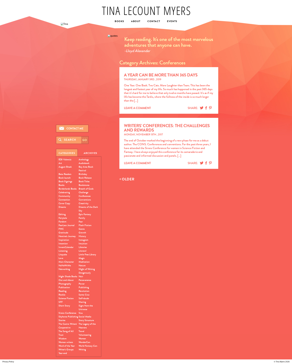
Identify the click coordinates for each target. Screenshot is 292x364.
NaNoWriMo (65, 265)
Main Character (66, 262)
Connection (64, 199)
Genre (82, 229)
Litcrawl (82, 251)
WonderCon (84, 342)
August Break (65, 167)
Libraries (83, 247)
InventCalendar (66, 247)
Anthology (84, 159)
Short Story (64, 305)
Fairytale (63, 218)
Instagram (83, 240)
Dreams (62, 207)
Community (64, 196)
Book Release (85, 177)
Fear (81, 221)
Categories (67, 153)
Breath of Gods (86, 188)
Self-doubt (84, 298)
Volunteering (85, 335)
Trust (61, 335)
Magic (82, 258)
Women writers (66, 342)
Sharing (82, 302)
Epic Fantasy (85, 214)
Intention (63, 243)
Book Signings (65, 181)
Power (82, 283)
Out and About (66, 280)
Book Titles (84, 181)
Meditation (84, 262)
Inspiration (64, 240)
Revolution (84, 291)
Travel (81, 331)
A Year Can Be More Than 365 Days (161, 75)
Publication (64, 287)
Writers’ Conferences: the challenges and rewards (167, 128)
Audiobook (84, 163)
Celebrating (64, 192)
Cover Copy (64, 203)
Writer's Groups (66, 349)
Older (126, 179)
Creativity (83, 203)
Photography (65, 283)
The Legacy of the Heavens (87, 325)
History (82, 236)
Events (172, 21)
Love (61, 258)
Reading (62, 291)
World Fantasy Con (88, 346)
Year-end (63, 353)
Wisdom (62, 338)
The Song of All (66, 331)
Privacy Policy (8, 362)
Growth (82, 232)
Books (119, 21)
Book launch (65, 177)
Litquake (63, 254)
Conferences (85, 196)
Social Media (85, 316)
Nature (82, 265)
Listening (63, 251)
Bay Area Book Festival (86, 168)
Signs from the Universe (86, 307)
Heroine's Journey (67, 236)
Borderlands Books (68, 188)
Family (82, 218)
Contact (153, 21)
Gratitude (63, 232)
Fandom (62, 221)
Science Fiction (66, 298)
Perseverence (85, 280)
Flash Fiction (85, 225)
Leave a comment (137, 108)
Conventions (85, 199)
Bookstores (84, 185)
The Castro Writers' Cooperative (68, 325)
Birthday (83, 174)
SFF (61, 302)
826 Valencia (65, 159)
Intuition (83, 243)
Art (60, 163)
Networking (64, 269)
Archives (90, 153)
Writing (82, 349)
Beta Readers (65, 174)
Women (82, 338)
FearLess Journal (67, 225)
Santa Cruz (84, 294)
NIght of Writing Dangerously (87, 270)
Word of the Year (67, 346)
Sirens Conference (67, 313)
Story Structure (86, 320)
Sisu (81, 313)
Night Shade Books (68, 276)
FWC (61, 229)
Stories (62, 320)
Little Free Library (87, 254)
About (136, 21)
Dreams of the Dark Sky (88, 208)
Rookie (62, 294)
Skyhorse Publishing (68, 316)
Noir (81, 276)
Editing (62, 214)
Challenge (83, 192)
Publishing (84, 287)
